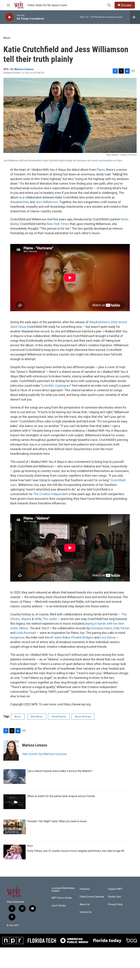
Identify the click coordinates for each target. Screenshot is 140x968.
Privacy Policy (115, 904)
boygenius (17, 637)
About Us (85, 904)
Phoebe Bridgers (82, 637)
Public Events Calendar (92, 896)
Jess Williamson (47, 202)
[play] (9, 17)
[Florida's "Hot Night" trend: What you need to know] (14, 826)
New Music (37, 716)
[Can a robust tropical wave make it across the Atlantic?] (14, 776)
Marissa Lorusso (23, 69)
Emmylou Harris (101, 628)
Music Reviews (83, 716)
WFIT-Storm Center (62, 898)
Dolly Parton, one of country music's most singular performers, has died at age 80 (75, 851)
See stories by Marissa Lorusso (44, 754)
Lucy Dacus (108, 637)
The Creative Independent (50, 494)
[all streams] (135, 17)
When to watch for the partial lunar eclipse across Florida (61, 796)
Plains (101, 169)
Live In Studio (59, 905)
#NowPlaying (59, 716)
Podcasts (85, 889)
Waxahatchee (19, 202)
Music (6, 38)
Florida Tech (114, 896)
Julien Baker (62, 637)
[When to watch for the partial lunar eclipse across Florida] (14, 801)
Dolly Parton (121, 628)
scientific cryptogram (55, 385)
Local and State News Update (63, 889)
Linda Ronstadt (26, 633)
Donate (126, 5)
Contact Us (86, 912)
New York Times (57, 224)
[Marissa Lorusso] (11, 750)
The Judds (50, 619)
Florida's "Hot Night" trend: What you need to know (57, 821)
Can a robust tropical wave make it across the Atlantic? (59, 771)
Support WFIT (115, 889)
